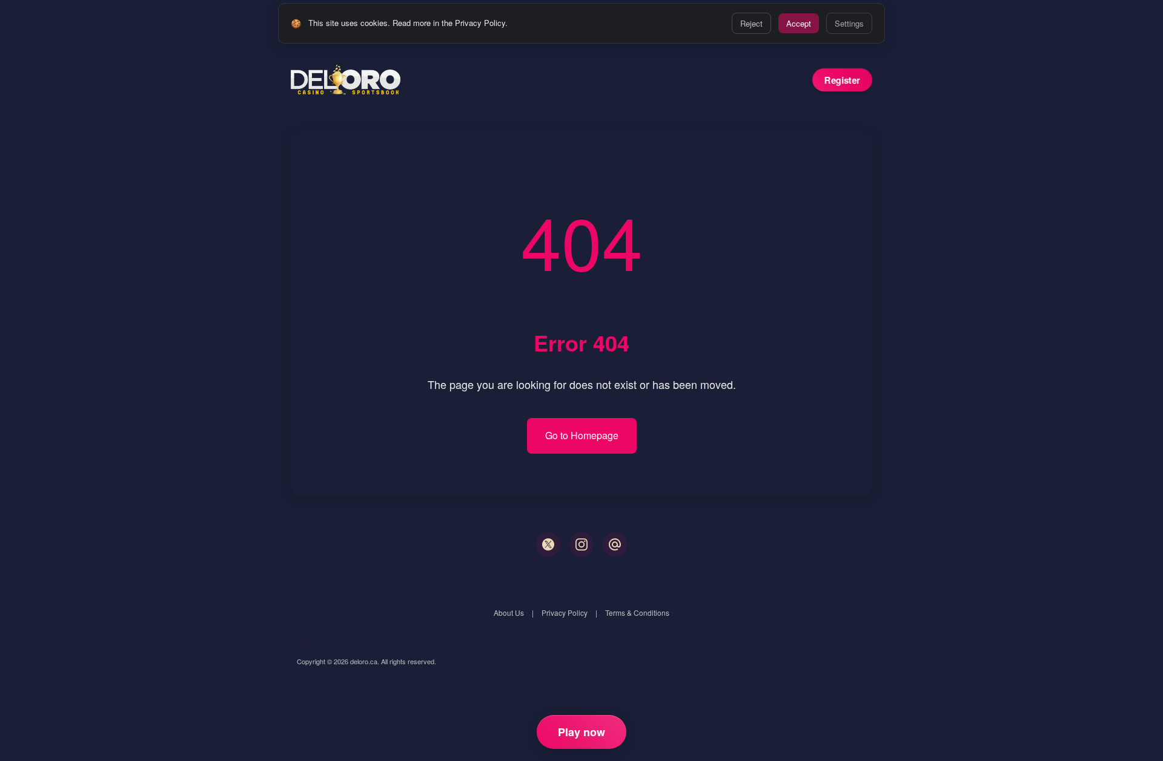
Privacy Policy (565, 612)
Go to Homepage (581, 435)
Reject (751, 23)
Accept (798, 23)
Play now (581, 732)
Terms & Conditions (637, 612)
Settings (849, 23)
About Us (509, 612)
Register (842, 80)
